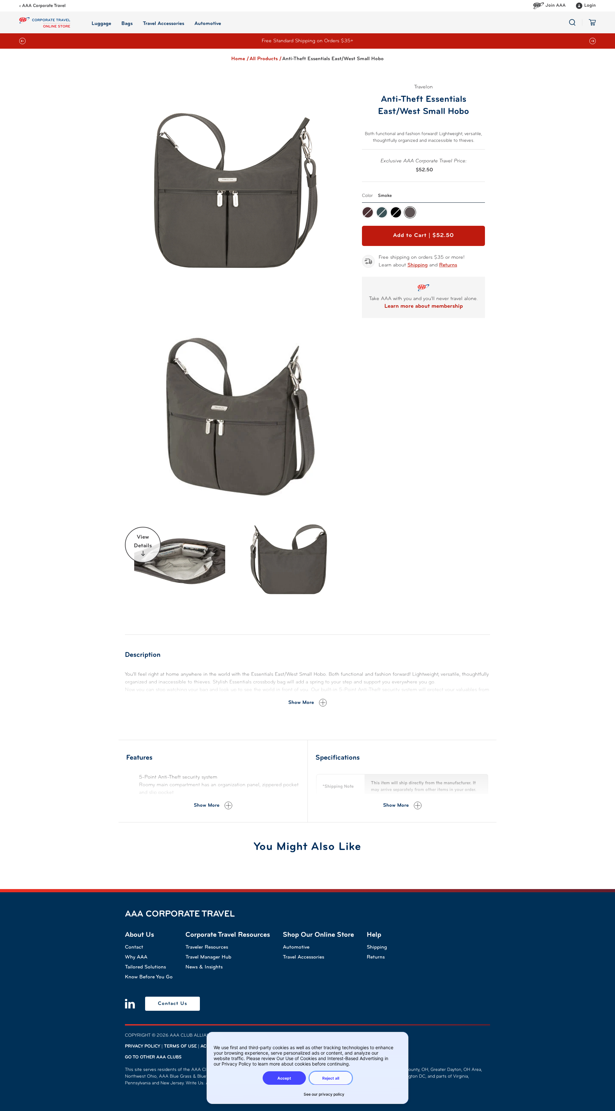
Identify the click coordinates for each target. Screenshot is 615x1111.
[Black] (396, 212)
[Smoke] (410, 212)
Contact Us (172, 1003)
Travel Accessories (303, 957)
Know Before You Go (149, 977)
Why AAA (136, 957)
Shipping (417, 265)
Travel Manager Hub (208, 957)
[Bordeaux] (367, 212)
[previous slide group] (22, 41)
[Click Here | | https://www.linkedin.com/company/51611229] (130, 1004)
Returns (448, 265)
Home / (240, 58)
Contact (134, 947)
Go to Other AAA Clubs (153, 1057)
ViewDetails (143, 542)
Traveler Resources (206, 947)
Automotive (296, 947)
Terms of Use (180, 1046)
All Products (266, 58)
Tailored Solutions (145, 967)
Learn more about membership (423, 306)
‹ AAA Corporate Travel (42, 6)
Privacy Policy (142, 1046)
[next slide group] (592, 41)
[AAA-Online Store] (44, 22)
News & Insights (204, 967)
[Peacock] (382, 212)
